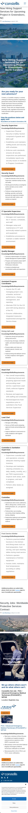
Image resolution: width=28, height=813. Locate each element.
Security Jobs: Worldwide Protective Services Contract (14, 606)
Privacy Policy (14, 810)
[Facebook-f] (7, 777)
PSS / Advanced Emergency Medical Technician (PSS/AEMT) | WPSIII (13, 728)
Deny (14, 803)
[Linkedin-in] (2, 777)
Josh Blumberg (6, 21)
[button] (25, 784)
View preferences (14, 807)
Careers (17, 590)
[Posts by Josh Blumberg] (1, 21)
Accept (14, 798)
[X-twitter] (5, 777)
